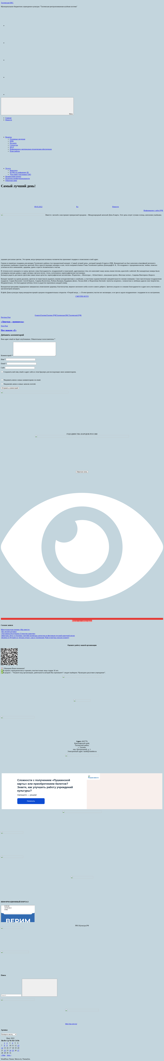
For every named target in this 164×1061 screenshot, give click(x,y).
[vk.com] (22, 43)
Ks (77, 207)
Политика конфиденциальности (17, 178)
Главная (8, 118)
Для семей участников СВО (20, 174)
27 (18, 1050)
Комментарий (7, 355)
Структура (14, 145)
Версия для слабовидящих (82, 621)
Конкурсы (14, 170)
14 (2, 1048)
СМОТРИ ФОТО (82, 296)
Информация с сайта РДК (153, 210)
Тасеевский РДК (75, 315)
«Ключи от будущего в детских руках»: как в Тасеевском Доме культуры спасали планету (35, 638)
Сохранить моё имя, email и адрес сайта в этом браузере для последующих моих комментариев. (40, 372)
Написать (31, 801)
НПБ (11, 141)
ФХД (12, 147)
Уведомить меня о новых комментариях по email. (22, 380)
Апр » (9, 1055)
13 (18, 1045)
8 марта (37, 315)
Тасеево (43, 315)
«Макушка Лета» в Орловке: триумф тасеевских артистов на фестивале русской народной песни (38, 636)
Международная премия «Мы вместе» (15, 630)
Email (3, 363)
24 (10, 1050)
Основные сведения (17, 139)
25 (13, 1050)
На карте (13, 143)
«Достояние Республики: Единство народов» (18, 634)
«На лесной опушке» (9, 632)
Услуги (8, 168)
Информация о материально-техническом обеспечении (31, 149)
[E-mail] (22, 26)
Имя (3, 359)
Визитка (8, 137)
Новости (8, 120)
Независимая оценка (13, 176)
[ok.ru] (22, 60)
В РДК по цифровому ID (19, 172)
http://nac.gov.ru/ (71, 1024)
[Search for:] (11, 995)
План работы (15, 151)
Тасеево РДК (51, 315)
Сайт (3, 368)
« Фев (3, 1055)
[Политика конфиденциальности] (22, 77)
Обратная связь (11, 180)
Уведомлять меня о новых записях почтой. (20, 384)
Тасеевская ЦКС (7, 3)
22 (5, 1050)
